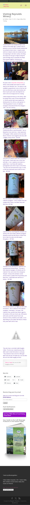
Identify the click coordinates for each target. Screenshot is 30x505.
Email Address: (7, 397)
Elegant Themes (14, 501)
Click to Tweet (9, 362)
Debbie (6, 19)
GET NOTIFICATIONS (8, 409)
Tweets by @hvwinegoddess (10, 475)
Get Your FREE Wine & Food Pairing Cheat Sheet (14, 414)
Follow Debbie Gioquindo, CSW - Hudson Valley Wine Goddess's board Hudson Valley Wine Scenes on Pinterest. (14, 481)
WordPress (15, 503)
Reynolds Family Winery (18, 82)
